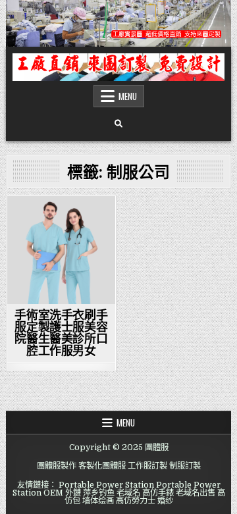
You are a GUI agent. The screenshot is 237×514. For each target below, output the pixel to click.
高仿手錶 (158, 493)
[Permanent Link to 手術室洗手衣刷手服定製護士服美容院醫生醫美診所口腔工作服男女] (61, 250)
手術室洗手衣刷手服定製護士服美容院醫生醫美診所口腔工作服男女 (60, 332)
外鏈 (73, 493)
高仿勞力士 (135, 500)
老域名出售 (195, 493)
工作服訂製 (147, 466)
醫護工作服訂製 (61, 218)
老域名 (128, 493)
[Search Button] (118, 123)
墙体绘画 (98, 500)
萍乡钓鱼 (99, 493)
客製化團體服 (102, 466)
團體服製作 (56, 466)
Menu (127, 96)
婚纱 (165, 500)
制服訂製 (185, 466)
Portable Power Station (106, 485)
